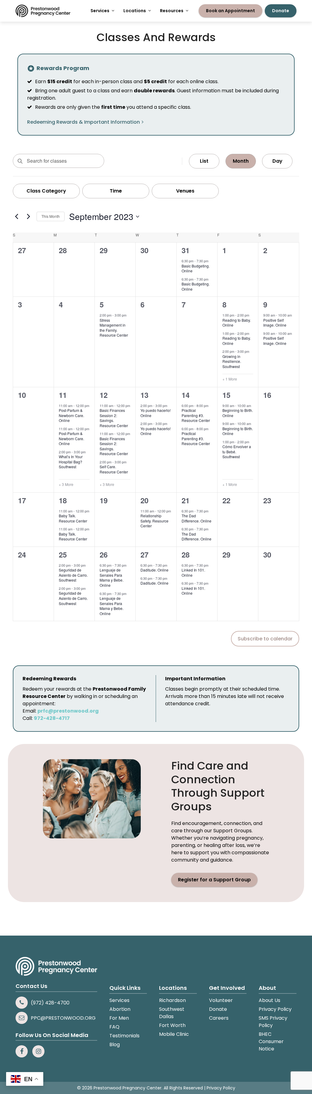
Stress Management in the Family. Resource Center (114, 327)
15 (226, 395)
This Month (50, 216)
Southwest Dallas (171, 1013)
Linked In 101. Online (193, 572)
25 (63, 554)
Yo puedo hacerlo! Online (155, 413)
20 (144, 500)
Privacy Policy (275, 1009)
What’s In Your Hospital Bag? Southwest (71, 461)
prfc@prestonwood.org (68, 710)
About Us (269, 1000)
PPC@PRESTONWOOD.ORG (63, 1017)
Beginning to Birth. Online (237, 413)
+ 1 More (229, 379)
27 (144, 554)
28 (186, 554)
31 (186, 250)
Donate (218, 1009)
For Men (119, 1017)
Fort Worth (172, 1025)
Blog (114, 1044)
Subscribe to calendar (265, 638)
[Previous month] (16, 216)
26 (104, 554)
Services (119, 1000)
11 (63, 395)
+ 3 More (66, 484)
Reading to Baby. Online (236, 322)
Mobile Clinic (174, 1034)
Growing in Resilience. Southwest (231, 361)
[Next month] (28, 216)
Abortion (119, 1009)
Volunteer (221, 1000)
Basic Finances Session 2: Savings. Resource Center (114, 418)
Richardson (172, 1000)
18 (63, 500)
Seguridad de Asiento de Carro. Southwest (73, 574)
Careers (219, 1017)
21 (186, 500)
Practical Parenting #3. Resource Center (196, 415)
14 (186, 395)
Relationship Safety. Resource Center (154, 520)
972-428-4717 (52, 718)
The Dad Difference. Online (196, 518)
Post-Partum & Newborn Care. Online (71, 415)
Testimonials (124, 1035)
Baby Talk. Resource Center (73, 518)
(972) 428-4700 (50, 1002)
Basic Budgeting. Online (196, 268)
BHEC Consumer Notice (271, 1041)
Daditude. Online (154, 569)
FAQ (114, 1026)
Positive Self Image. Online (274, 322)
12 (104, 395)
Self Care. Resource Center (114, 469)
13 (144, 395)
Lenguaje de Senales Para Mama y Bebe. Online (111, 577)
